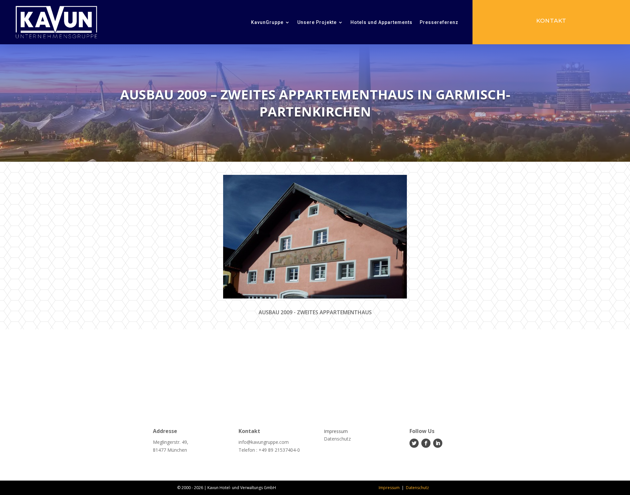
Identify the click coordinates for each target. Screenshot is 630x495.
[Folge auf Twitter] (414, 443)
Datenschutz (417, 487)
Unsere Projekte (317, 22)
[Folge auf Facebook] (425, 443)
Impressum (389, 487)
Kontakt (551, 20)
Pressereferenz (439, 22)
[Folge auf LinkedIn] (437, 443)
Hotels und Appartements (381, 22)
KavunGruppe (267, 22)
